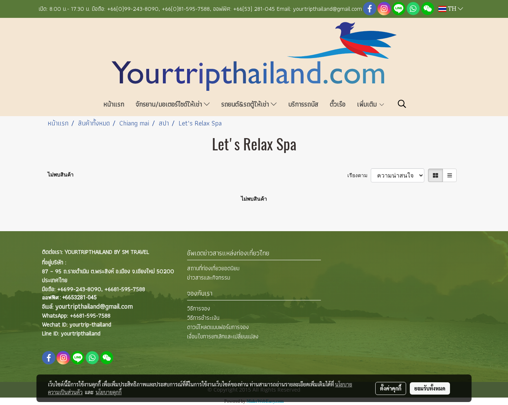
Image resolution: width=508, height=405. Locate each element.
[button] (402, 104)
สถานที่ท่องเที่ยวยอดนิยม (213, 268)
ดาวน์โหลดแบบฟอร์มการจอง (218, 327)
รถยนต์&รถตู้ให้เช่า (246, 104)
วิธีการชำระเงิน (203, 317)
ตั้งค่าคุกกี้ (390, 388)
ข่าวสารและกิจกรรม (208, 277)
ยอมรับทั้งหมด (430, 388)
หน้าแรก (113, 104)
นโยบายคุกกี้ (109, 392)
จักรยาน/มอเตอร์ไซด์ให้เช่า (170, 104)
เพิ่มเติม (368, 104)
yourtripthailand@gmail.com (94, 306)
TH (452, 9)
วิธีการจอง (198, 308)
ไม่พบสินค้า (61, 175)
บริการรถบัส (303, 104)
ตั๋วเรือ (337, 104)
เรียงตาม (359, 175)
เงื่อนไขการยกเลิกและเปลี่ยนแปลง (222, 336)
